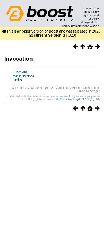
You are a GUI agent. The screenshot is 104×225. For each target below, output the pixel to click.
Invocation (18, 58)
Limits (17, 80)
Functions (20, 72)
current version (48, 35)
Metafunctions (23, 76)
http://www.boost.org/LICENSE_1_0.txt (77, 99)
